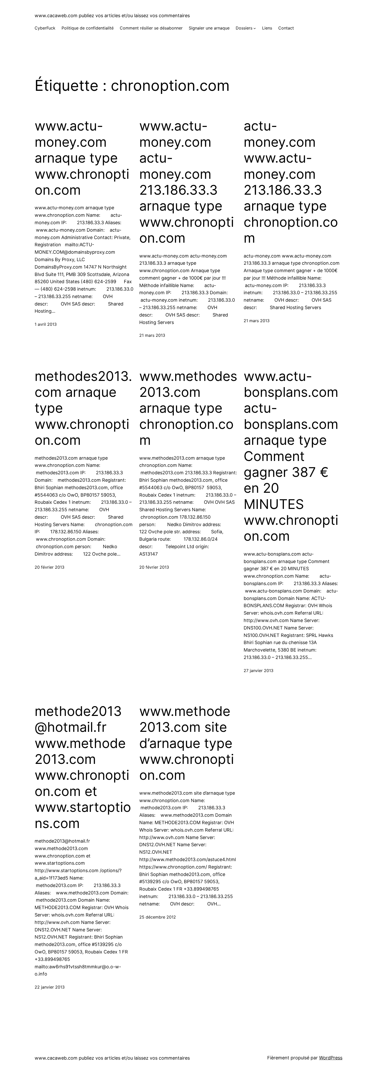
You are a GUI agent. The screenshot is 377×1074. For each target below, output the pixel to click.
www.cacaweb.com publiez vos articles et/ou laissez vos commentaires (112, 15)
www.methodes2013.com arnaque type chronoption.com (188, 408)
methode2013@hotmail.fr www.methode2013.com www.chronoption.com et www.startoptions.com (83, 767)
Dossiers (244, 28)
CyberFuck (45, 28)
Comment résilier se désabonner (151, 28)
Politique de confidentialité (88, 28)
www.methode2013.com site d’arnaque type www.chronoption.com (186, 743)
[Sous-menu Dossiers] (254, 28)
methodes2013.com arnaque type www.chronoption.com (83, 408)
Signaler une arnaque (209, 28)
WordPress (330, 1057)
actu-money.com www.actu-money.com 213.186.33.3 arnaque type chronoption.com (291, 182)
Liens (267, 28)
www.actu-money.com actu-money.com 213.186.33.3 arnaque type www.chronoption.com (186, 182)
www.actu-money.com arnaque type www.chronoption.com (82, 158)
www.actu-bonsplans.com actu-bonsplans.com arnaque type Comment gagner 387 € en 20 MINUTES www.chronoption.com (291, 456)
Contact (286, 28)
